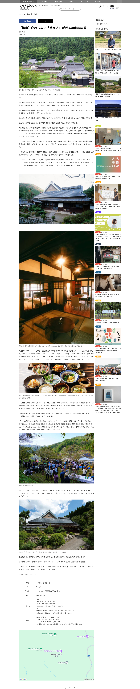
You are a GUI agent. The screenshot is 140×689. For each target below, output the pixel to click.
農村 (31, 574)
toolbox (71, 1)
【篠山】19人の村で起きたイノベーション (108, 49)
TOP (20, 14)
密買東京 (45, 1)
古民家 (21, 574)
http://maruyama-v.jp (43, 587)
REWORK (98, 1)
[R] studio (58, 1)
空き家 (26, 574)
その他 (26, 14)
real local (84, 1)
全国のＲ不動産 (28, 1)
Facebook (27, 21)
